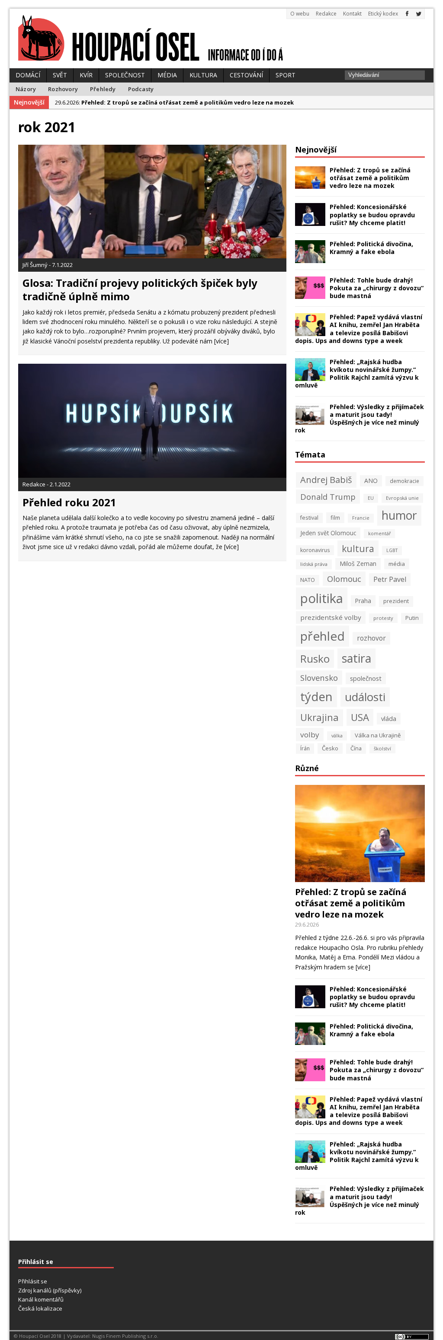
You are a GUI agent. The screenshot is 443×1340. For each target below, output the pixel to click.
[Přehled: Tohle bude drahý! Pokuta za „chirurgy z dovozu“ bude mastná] (310, 294)
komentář (379, 533)
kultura (358, 548)
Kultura (203, 75)
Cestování (246, 75)
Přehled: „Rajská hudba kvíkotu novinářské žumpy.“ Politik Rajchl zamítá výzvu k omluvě (357, 374)
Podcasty (141, 89)
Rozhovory (63, 89)
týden (316, 697)
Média (167, 75)
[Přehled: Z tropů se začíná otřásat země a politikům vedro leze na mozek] (310, 184)
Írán (305, 748)
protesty (383, 618)
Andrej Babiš (326, 480)
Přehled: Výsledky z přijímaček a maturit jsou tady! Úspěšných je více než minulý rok (359, 419)
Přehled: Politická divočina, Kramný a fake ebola (371, 248)
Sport (285, 75)
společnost (366, 678)
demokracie (404, 480)
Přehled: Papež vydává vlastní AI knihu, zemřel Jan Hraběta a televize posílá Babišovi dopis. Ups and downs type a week (358, 329)
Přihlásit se (32, 1281)
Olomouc (344, 578)
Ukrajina (319, 717)
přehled (322, 636)
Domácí (28, 75)
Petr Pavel (389, 579)
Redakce (326, 13)
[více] (221, 341)
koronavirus (315, 550)
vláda (388, 718)
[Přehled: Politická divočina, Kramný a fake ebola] (310, 258)
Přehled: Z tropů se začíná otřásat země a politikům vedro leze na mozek (370, 178)
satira (356, 658)
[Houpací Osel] (221, 38)
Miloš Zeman (358, 563)
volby (309, 735)
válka (337, 736)
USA (360, 717)
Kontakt (352, 13)
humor (399, 515)
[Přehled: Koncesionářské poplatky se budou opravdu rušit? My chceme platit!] (310, 221)
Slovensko (319, 677)
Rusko (315, 658)
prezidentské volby (330, 617)
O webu (299, 13)
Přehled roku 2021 (69, 502)
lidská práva (313, 564)
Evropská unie (402, 498)
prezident (396, 601)
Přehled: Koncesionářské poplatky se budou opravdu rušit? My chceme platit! (372, 214)
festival (309, 517)
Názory (26, 89)
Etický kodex (383, 13)
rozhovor (371, 638)
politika (321, 598)
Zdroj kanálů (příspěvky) (49, 1290)
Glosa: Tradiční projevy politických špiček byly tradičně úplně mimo (139, 289)
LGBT (392, 550)
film (335, 517)
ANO (371, 480)
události (365, 697)
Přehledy (103, 89)
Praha (363, 601)
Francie (360, 518)
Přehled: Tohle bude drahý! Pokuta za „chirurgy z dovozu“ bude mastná (377, 288)
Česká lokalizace (40, 1308)
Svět (60, 75)
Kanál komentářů (41, 1299)
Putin (412, 618)
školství (382, 748)
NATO (307, 580)
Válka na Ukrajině (378, 735)
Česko (330, 748)
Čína (356, 748)
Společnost (125, 75)
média (396, 564)
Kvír (86, 75)
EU (371, 498)
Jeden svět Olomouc (328, 533)
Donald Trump (328, 496)
